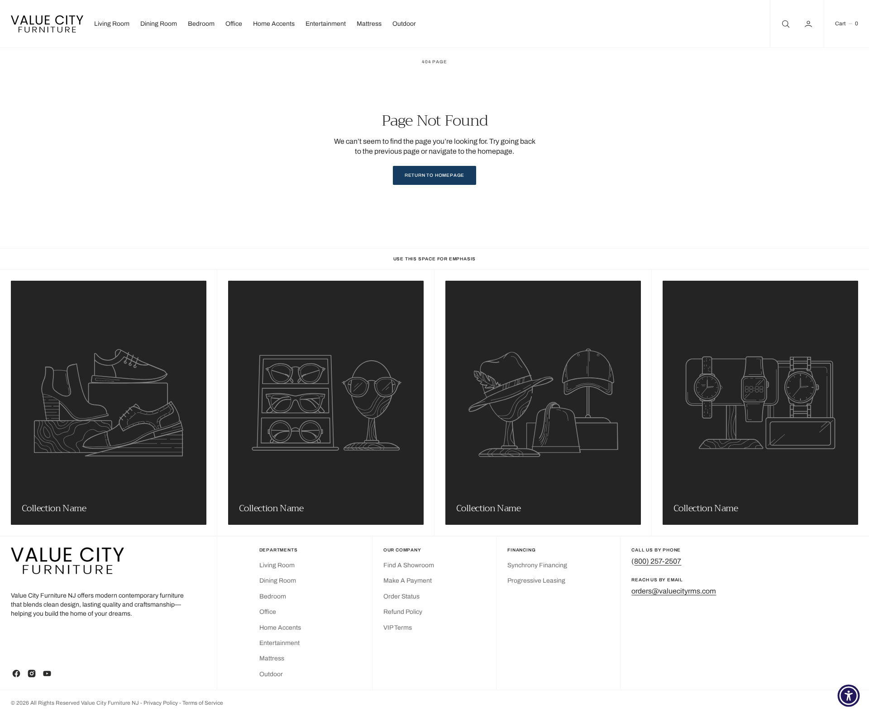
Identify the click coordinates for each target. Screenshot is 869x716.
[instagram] (31, 673)
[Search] (784, 23)
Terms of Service (202, 703)
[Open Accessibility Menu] (848, 695)
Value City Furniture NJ (110, 703)
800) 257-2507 (657, 561)
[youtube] (47, 673)
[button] (809, 23)
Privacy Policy (161, 703)
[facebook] (16, 673)
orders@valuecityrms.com (673, 591)
